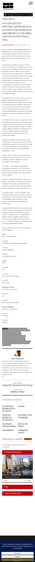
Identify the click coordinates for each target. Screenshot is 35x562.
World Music (6, 345)
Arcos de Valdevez (14, 328)
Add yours (28, 439)
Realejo (28, 341)
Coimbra (5, 332)
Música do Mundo (8, 341)
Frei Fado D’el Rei (8, 336)
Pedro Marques (8, 45)
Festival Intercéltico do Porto (12, 334)
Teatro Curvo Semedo (14, 343)
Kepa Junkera (6, 337)
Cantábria (13, 330)
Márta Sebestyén (7, 339)
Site (3, 376)
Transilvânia (25, 343)
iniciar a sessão (11, 445)
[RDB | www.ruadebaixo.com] (13, 6)
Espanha (11, 332)
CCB (28, 330)
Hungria (16, 336)
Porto (22, 341)
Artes (5, 480)
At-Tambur (23, 328)
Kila (13, 337)
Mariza (23, 337)
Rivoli (4, 343)
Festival (17, 332)
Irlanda (23, 336)
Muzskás (16, 341)
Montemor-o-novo (19, 339)
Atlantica (5, 330)
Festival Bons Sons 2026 (11, 477)
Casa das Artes (21, 330)
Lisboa (17, 337)
